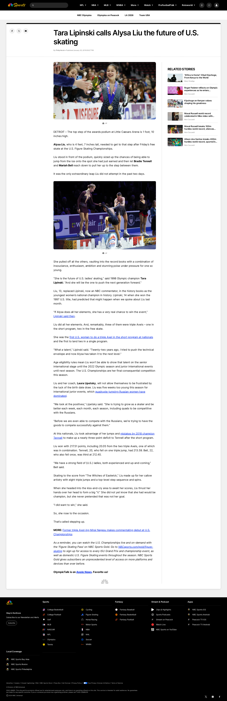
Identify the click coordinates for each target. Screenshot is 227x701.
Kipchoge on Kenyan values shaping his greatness (198, 101)
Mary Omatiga (189, 81)
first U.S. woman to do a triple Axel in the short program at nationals (111, 337)
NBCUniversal (20, 687)
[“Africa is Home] (175, 78)
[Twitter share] (19, 31)
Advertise (9, 683)
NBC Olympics (84, 15)
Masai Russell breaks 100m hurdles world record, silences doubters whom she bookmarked (200, 127)
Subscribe (11, 623)
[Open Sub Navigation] (85, 5)
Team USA (144, 15)
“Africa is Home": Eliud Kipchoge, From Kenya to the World (200, 76)
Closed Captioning (27, 683)
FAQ (37, 683)
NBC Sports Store (46, 683)
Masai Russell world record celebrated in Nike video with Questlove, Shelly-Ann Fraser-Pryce (199, 114)
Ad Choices (66, 683)
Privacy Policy (77, 683)
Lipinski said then (64, 316)
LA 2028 (129, 15)
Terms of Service (117, 683)
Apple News (84, 572)
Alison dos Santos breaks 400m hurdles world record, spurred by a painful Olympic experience (200, 140)
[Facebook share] (12, 31)
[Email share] (25, 31)
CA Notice (106, 683)
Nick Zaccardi (189, 94)
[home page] (17, 5)
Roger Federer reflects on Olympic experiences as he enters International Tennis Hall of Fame (201, 89)
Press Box (57, 683)
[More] (201, 5)
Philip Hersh (60, 50)
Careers (17, 683)
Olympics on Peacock (108, 15)
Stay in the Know (13, 613)
